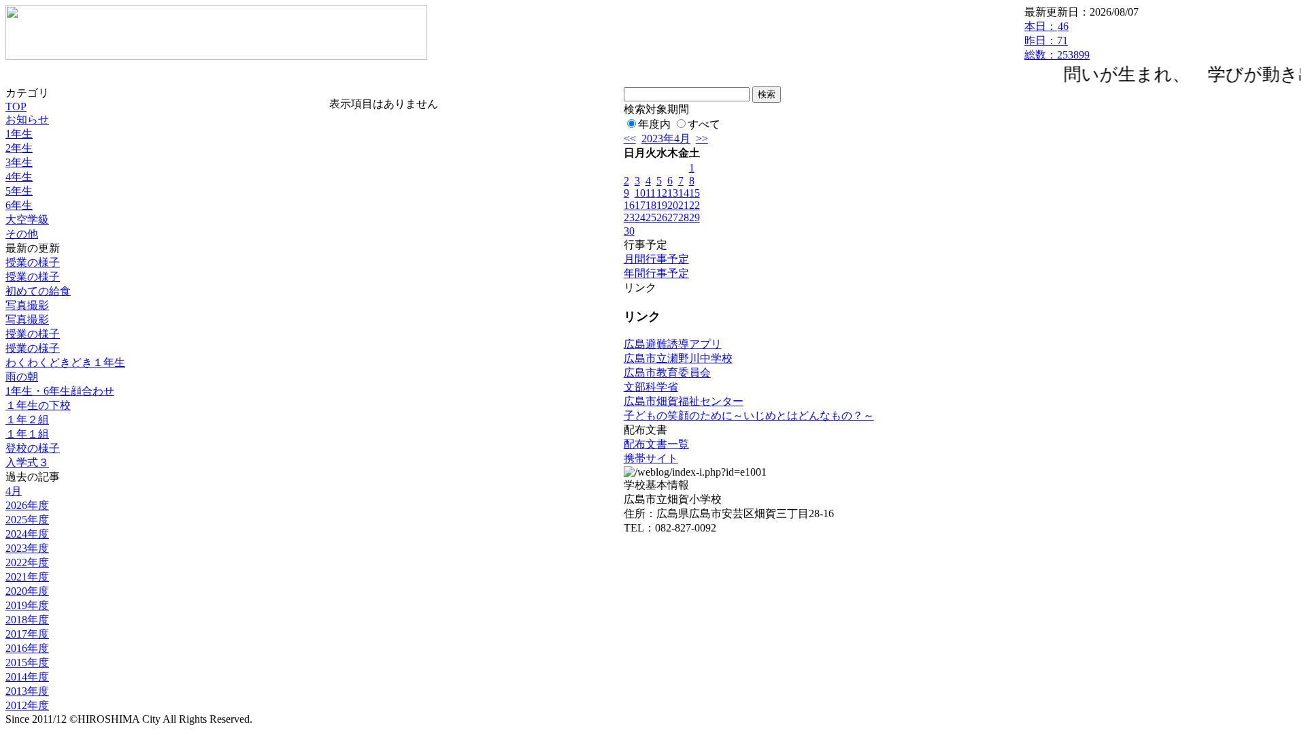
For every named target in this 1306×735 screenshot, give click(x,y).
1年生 (19, 134)
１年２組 (27, 419)
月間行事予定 (656, 259)
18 (651, 205)
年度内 (654, 124)
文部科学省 (651, 387)
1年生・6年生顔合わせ (59, 391)
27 (672, 217)
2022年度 (27, 562)
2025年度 (27, 519)
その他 (21, 234)
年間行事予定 (656, 273)
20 (672, 205)
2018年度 (27, 619)
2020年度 (27, 591)
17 (640, 205)
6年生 (19, 205)
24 (640, 217)
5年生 (19, 191)
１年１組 (27, 434)
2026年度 (27, 505)
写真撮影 (27, 305)
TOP (16, 106)
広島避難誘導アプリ (673, 344)
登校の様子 (32, 448)
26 (661, 217)
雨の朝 (21, 376)
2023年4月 (665, 138)
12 (661, 193)
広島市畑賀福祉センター (683, 401)
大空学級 (27, 219)
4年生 (19, 176)
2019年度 (27, 605)
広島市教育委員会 (667, 372)
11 (651, 193)
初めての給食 (38, 291)
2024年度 (27, 534)
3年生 (19, 162)
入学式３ (27, 462)
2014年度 (27, 677)
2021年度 (27, 577)
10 (640, 193)
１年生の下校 (38, 405)
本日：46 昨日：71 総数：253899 (1057, 40)
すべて (704, 124)
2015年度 (27, 662)
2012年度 (27, 705)
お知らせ (27, 119)
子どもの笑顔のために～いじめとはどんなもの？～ (749, 415)
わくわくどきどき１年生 (65, 362)
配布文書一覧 (656, 444)
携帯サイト (651, 458)
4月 (13, 491)
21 (683, 205)
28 (683, 217)
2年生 (19, 148)
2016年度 (27, 648)
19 (661, 205)
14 (683, 193)
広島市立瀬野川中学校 (678, 358)
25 (651, 217)
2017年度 (27, 634)
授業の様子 (32, 262)
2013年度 (27, 691)
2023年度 (27, 548)
